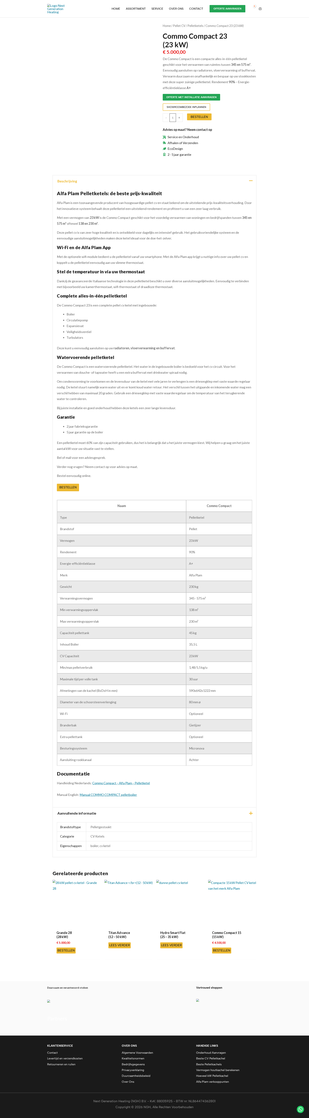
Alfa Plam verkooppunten (212, 1081)
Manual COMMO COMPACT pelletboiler (108, 795)
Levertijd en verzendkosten (65, 1058)
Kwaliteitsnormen (133, 1058)
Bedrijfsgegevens (133, 1064)
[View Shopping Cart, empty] (252, 9)
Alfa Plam (53, 1029)
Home (167, 26)
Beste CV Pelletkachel (210, 1058)
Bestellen (199, 117)
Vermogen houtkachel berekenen (217, 1070)
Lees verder (119, 945)
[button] (300, 1109)
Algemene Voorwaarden (137, 1052)
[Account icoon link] (260, 8)
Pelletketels (195, 26)
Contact (52, 1052)
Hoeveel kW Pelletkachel (212, 1075)
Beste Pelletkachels (209, 1064)
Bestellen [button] (68, 487)
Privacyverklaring (133, 1070)
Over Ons (128, 1081)
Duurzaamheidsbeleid (136, 1075)
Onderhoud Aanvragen (211, 1052)
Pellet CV (179, 26)
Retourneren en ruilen (61, 1064)
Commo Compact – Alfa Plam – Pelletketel (121, 783)
